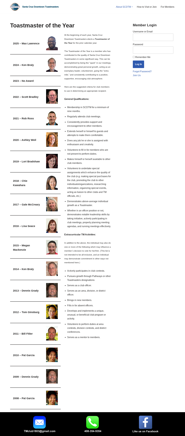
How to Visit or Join (147, 7)
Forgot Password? (142, 71)
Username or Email (143, 31)
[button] (132, 6)
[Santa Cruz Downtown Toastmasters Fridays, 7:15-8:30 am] (35, 7)
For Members (167, 7)
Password (138, 44)
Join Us (137, 75)
